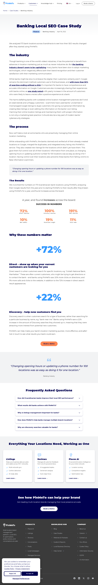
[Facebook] (74, 578)
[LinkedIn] (79, 578)
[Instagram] (88, 578)
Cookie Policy (9, 569)
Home (5, 11)
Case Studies (14, 11)
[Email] (93, 578)
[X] (84, 578)
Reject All (12, 573)
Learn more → (11, 478)
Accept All (29, 573)
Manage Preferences (21, 579)
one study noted (35, 91)
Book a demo (49, 344)
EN (68, 3)
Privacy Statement (22, 569)
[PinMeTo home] (8, 3)
